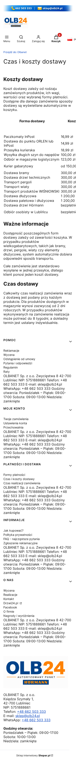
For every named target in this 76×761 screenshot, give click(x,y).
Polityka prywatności (17, 534)
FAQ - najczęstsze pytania (21, 539)
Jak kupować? (13, 530)
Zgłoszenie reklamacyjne (20, 543)
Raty (6, 371)
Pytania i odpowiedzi (17, 363)
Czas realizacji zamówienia (21, 483)
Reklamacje (11, 350)
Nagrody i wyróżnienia (18, 615)
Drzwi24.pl (11, 603)
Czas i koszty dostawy (19, 479)
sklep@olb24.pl (27, 716)
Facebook (10, 607)
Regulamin (10, 367)
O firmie (8, 611)
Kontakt (8, 599)
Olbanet (15, 52)
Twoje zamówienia (15, 419)
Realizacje (10, 594)
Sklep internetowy (33, 755)
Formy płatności (14, 474)
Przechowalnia (13, 427)
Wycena (9, 355)
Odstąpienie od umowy (19, 359)
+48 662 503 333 (31, 711)
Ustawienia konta (15, 423)
